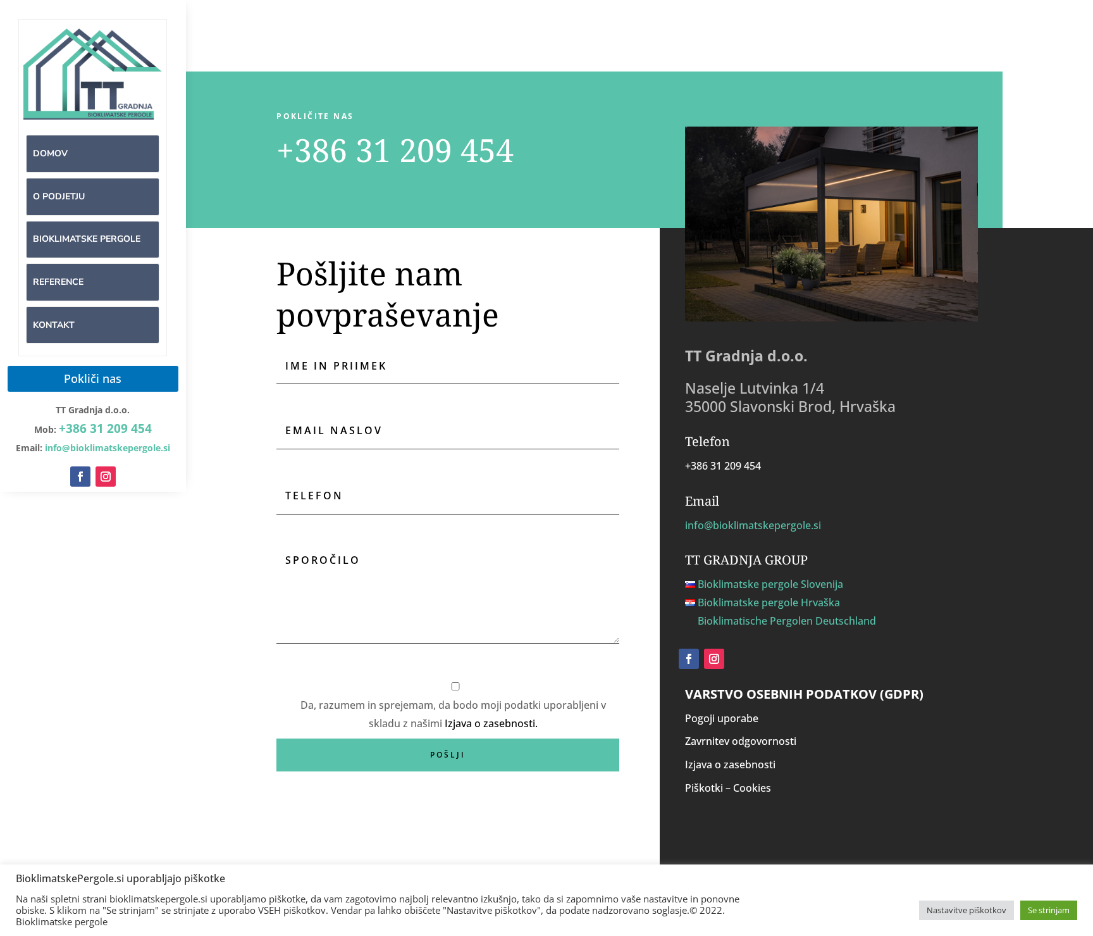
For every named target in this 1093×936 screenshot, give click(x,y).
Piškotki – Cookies (728, 788)
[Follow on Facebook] (80, 476)
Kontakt (54, 325)
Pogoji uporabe (721, 718)
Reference (58, 282)
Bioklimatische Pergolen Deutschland (787, 621)
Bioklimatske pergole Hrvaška (769, 602)
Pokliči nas (92, 378)
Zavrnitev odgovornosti (740, 741)
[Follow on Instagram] (106, 476)
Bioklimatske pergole (86, 239)
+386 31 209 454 (105, 428)
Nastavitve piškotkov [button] (966, 910)
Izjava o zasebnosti (730, 764)
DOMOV (50, 153)
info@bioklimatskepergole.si (753, 525)
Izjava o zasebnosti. (491, 723)
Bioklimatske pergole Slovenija (770, 584)
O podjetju (59, 196)
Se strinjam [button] (1049, 910)
